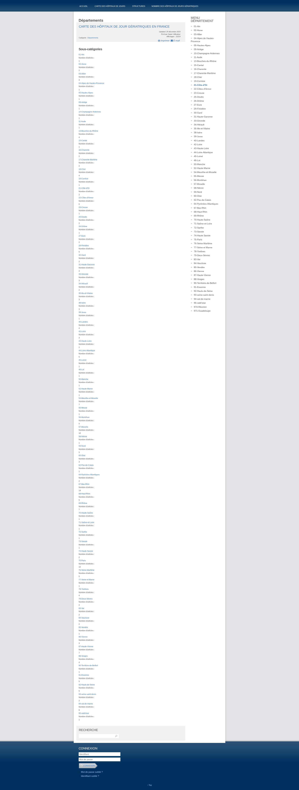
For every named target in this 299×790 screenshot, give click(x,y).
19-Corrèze (83, 179)
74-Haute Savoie (86, 551)
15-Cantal (83, 140)
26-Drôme (83, 226)
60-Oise (82, 455)
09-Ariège (83, 102)
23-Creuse (83, 207)
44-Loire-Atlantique (87, 350)
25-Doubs (83, 217)
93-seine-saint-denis (87, 694)
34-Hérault (83, 284)
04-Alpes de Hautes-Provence (91, 83)
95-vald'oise (84, 713)
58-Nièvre (83, 436)
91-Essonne (84, 675)
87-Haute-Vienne (86, 646)
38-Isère (82, 303)
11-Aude (82, 121)
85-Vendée (83, 627)
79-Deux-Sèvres (86, 599)
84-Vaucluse (84, 618)
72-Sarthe (83, 532)
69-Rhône (83, 503)
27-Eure (82, 236)
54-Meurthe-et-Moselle (88, 398)
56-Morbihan (84, 417)
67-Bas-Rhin (84, 484)
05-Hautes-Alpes (86, 93)
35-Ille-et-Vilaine (86, 293)
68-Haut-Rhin (84, 494)
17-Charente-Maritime (88, 160)
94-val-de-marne (86, 704)
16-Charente (84, 150)
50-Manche (83, 379)
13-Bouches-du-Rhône (88, 131)
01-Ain (81, 54)
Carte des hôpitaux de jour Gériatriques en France (124, 26)
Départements (93, 38)
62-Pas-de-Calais (86, 465)
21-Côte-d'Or (84, 188)
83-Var (81, 608)
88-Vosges (83, 656)
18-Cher (82, 169)
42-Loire (82, 331)
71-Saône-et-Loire (86, 522)
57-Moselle (83, 427)
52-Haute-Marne (86, 389)
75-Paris (82, 561)
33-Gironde (83, 274)
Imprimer (165, 40)
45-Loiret (82, 360)
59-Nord (82, 446)
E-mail (176, 40)
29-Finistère (84, 246)
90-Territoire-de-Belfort (88, 665)
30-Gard (82, 255)
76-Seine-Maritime (86, 570)
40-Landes (83, 322)
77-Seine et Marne (86, 580)
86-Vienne (83, 637)
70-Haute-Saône (86, 513)
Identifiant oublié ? (90, 776)
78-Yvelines (84, 589)
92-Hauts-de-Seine (87, 685)
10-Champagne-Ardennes (90, 112)
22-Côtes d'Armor (86, 198)
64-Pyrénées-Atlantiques (89, 475)
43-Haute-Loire (85, 341)
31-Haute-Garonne (87, 265)
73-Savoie (83, 541)
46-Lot (81, 369)
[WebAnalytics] (159, 748)
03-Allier (82, 74)
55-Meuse (83, 408)
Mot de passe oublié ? (92, 772)
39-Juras (82, 312)
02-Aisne (82, 64)
